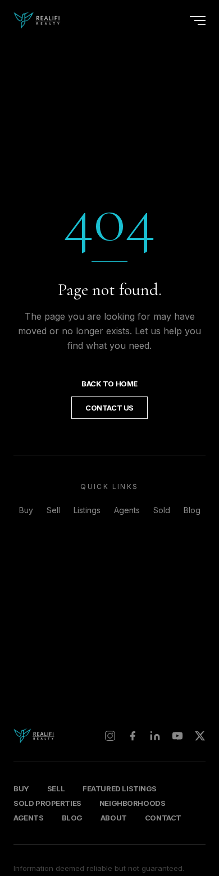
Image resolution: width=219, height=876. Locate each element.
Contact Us (109, 407)
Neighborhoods (132, 803)
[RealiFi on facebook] (132, 735)
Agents (127, 510)
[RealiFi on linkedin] (155, 735)
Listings (87, 510)
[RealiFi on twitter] (200, 735)
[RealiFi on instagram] (110, 735)
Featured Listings (120, 788)
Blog (192, 510)
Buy (26, 510)
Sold (161, 510)
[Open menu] (197, 20)
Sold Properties (47, 803)
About (114, 818)
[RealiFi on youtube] (177, 735)
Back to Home (109, 384)
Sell (53, 510)
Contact (163, 818)
